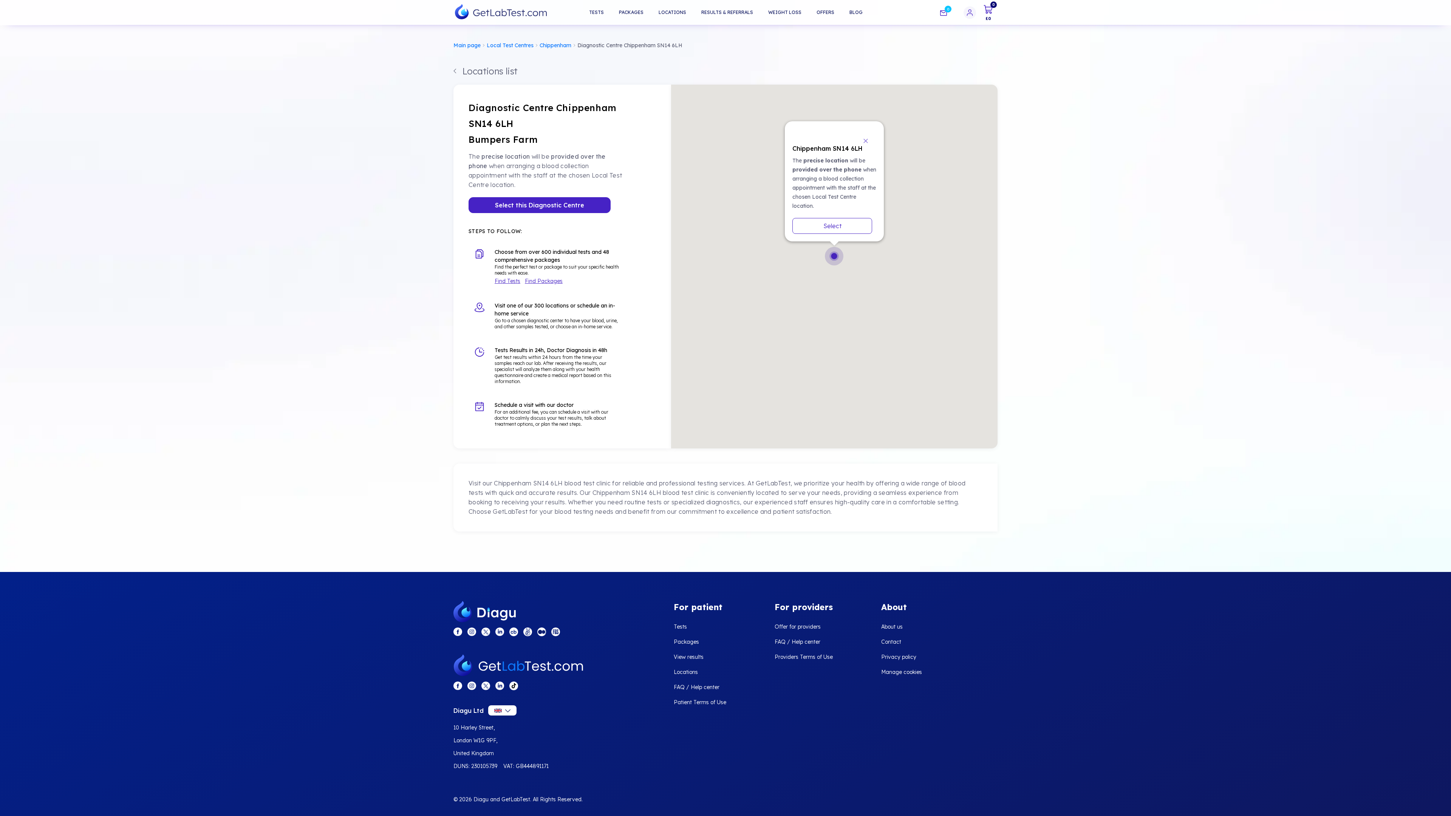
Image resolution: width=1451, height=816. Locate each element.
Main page (467, 45)
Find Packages (544, 281)
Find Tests (507, 281)
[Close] (864, 140)
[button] (834, 256)
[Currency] (502, 710)
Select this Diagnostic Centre (539, 205)
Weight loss (784, 12)
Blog (856, 12)
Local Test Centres (510, 45)
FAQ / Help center (696, 687)
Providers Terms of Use (804, 657)
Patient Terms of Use (700, 702)
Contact (891, 641)
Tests (596, 12)
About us (892, 626)
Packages (631, 12)
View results (689, 657)
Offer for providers (798, 626)
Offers (825, 12)
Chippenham (555, 45)
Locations (672, 12)
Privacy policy (898, 657)
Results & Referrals (727, 12)
